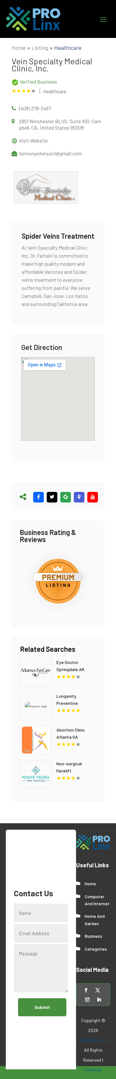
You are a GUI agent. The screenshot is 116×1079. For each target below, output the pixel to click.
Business (93, 936)
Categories (96, 949)
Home (19, 47)
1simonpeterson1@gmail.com (50, 153)
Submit (42, 1007)
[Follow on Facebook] (86, 990)
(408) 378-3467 (35, 108)
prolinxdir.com (93, 1040)
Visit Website (33, 140)
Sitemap (93, 1069)
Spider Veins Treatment (58, 236)
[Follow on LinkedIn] (98, 999)
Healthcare (68, 47)
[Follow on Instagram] (87, 999)
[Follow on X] (97, 990)
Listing (40, 47)
